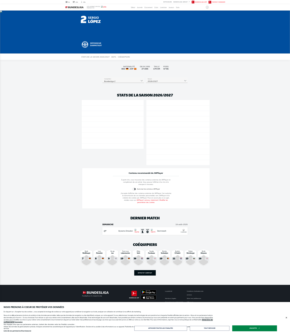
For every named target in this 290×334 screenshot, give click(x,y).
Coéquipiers (124, 56)
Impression (19, 322)
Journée (140, 7)
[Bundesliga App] (193, 1)
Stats (178, 7)
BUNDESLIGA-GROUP (180, 2)
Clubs (156, 7)
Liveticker (163, 7)
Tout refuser (209, 328)
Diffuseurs (167, 2)
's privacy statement (147, 200)
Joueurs (171, 7)
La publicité (168, 291)
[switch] (134, 189)
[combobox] (123, 81)
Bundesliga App (201, 2)
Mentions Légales (170, 298)
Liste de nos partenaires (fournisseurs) (17, 331)
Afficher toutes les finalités (160, 328)
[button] (206, 7)
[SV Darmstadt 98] (84, 44)
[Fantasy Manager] (210, 1)
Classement (148, 7)
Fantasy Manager (218, 2)
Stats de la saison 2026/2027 (95, 56)
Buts (113, 56)
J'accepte (253, 328)
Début (133, 7)
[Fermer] (286, 317)
